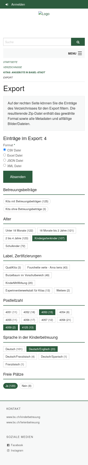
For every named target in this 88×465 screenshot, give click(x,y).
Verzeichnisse (12, 67)
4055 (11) (11, 320)
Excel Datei (14, 155)
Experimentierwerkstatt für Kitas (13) (28, 290)
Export (8, 77)
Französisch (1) (15, 364)
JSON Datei (15, 160)
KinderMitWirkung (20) (19, 283)
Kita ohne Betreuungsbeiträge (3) (26, 209)
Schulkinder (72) (15, 246)
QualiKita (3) (13, 267)
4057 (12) (47, 320)
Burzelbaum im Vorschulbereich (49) (27, 275)
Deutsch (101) (14, 349)
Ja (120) (10, 386)
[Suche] (78, 42)
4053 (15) (47, 312)
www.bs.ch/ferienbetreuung (23, 422)
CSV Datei (14, 150)
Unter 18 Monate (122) (19, 230)
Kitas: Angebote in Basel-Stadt (24, 72)
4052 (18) (29, 312)
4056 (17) (29, 320)
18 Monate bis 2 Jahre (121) (57, 230)
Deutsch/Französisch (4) (20, 356)
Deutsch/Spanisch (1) (54, 356)
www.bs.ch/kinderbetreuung (23, 417)
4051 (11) (11, 312)
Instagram (17, 450)
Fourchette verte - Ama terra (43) (47, 267)
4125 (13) (28, 327)
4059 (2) (11, 327)
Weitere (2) (63, 290)
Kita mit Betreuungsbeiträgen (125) (27, 201)
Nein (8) (26, 386)
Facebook (17, 445)
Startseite (10, 62)
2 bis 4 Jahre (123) (17, 238)
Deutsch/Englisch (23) (42, 349)
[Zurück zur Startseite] (44, 23)
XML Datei (14, 166)
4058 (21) (65, 320)
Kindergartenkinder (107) (50, 238)
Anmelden (18, 4)
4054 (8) (64, 312)
